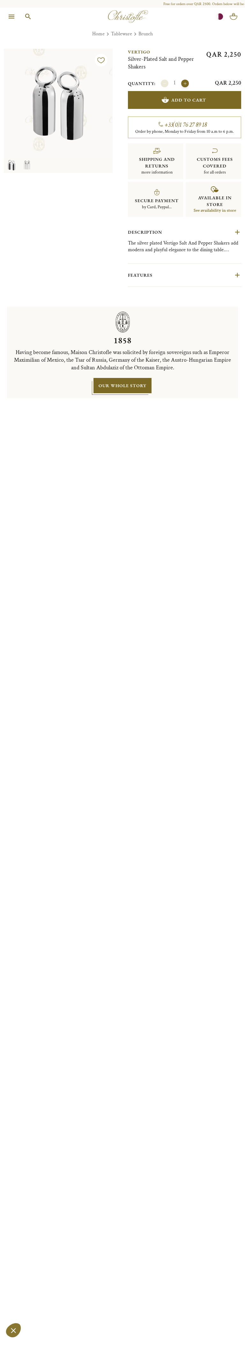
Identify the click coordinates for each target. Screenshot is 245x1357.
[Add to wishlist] (101, 60)
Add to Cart (188, 100)
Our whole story (122, 385)
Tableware (121, 34)
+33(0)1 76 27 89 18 (186, 125)
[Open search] (28, 16)
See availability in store (215, 210)
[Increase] (185, 83)
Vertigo (139, 52)
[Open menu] (11, 16)
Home (98, 34)
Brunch (145, 34)
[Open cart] (233, 16)
